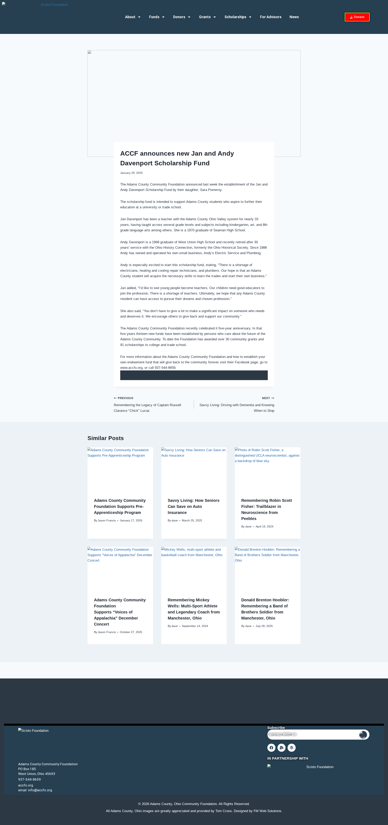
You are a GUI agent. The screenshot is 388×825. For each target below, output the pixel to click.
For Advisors (271, 17)
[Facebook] (271, 748)
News (294, 17)
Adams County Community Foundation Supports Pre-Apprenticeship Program (120, 506)
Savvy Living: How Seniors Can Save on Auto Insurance (193, 506)
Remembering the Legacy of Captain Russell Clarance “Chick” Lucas (147, 405)
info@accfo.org (40, 790)
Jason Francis (107, 520)
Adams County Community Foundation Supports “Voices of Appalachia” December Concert (120, 612)
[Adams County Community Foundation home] (52, 17)
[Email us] (281, 748)
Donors (179, 17)
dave (175, 520)
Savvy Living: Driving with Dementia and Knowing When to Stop (236, 405)
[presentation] (120, 469)
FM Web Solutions (267, 811)
